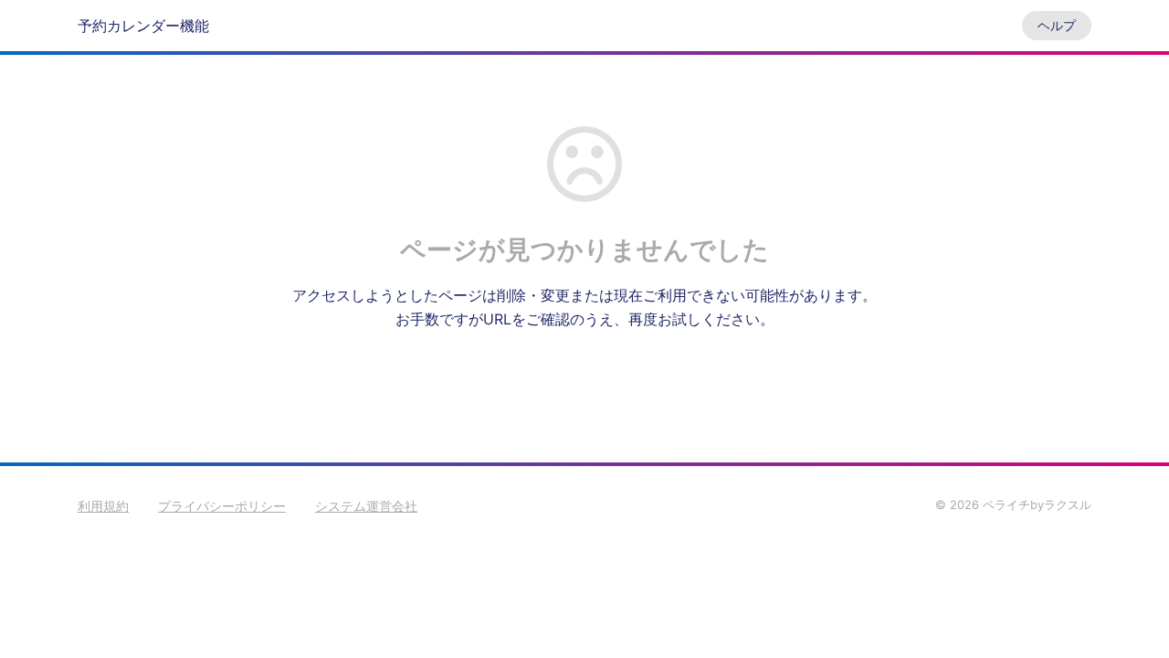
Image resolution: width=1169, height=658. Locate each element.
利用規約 (103, 506)
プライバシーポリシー (222, 506)
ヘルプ (1056, 25)
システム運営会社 (366, 506)
